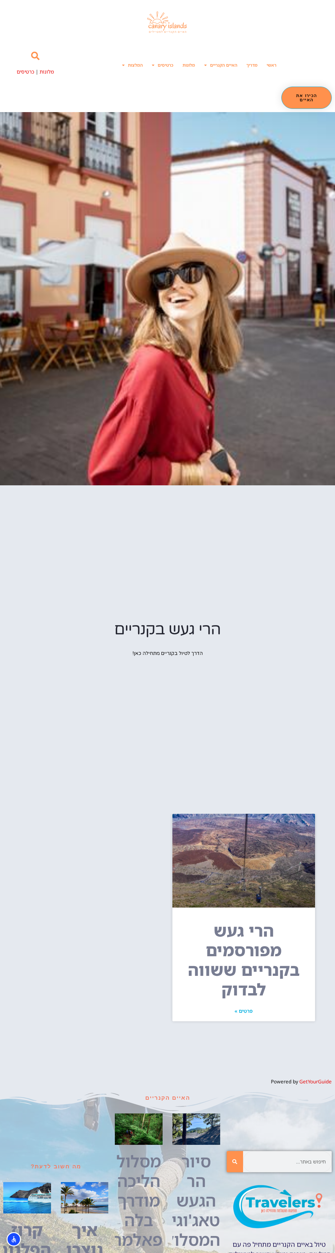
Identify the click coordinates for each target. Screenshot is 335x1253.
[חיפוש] (235, 1161)
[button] (35, 56)
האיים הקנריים (223, 65)
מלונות (189, 65)
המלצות (135, 65)
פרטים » (244, 1011)
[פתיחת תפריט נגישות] (14, 1239)
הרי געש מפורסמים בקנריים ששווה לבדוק (244, 959)
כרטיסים (165, 65)
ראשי (271, 65)
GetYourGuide (315, 1081)
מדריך (251, 65)
